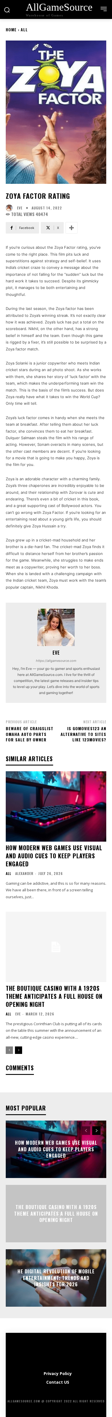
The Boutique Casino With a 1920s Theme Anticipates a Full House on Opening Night (54, 996)
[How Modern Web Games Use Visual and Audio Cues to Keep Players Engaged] (56, 806)
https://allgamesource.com (56, 661)
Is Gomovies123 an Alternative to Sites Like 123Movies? (83, 734)
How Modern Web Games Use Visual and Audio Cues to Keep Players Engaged (54, 855)
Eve (19, 208)
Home (11, 29)
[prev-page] (9, 1050)
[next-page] (18, 1050)
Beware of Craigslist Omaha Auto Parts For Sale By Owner (29, 734)
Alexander (24, 873)
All (24, 29)
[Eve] (11, 208)
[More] (71, 228)
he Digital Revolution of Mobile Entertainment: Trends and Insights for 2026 (56, 1278)
